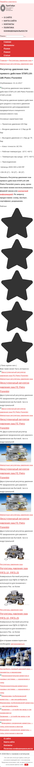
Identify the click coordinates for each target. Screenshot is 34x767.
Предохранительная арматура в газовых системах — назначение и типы (15, 689)
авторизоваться (17, 644)
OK (26, 764)
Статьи (7, 55)
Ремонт (7, 52)
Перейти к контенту (8, 2)
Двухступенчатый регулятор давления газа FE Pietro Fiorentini (14, 387)
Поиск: (3, 36)
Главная (7, 42)
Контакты (9, 24)
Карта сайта (10, 21)
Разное (7, 49)
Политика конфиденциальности (18, 749)
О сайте (8, 17)
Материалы (9, 45)
